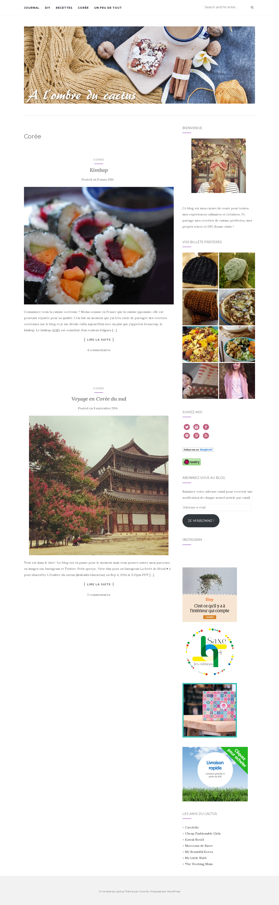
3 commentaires (98, 595)
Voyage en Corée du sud (98, 398)
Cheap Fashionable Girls (203, 833)
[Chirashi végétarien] (237, 344)
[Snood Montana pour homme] (200, 307)
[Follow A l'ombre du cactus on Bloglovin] (198, 449)
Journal (31, 7)
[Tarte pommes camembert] (237, 307)
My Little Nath (195, 858)
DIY (47, 7)
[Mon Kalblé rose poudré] (237, 381)
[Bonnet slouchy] (237, 271)
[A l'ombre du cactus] (139, 64)
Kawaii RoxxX (194, 840)
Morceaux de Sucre (199, 846)
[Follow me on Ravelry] (191, 462)
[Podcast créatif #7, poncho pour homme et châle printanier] (200, 381)
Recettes (64, 7)
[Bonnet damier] (200, 271)
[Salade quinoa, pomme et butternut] (200, 344)
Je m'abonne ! (201, 521)
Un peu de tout (108, 7)
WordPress (173, 891)
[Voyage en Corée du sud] (99, 485)
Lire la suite (99, 339)
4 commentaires (99, 350)
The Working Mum (199, 864)
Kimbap (99, 170)
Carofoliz (192, 827)
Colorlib (144, 891)
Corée (83, 7)
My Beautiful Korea (199, 852)
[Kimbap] (99, 246)
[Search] (252, 7)
